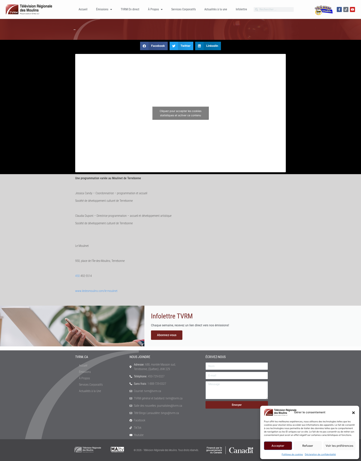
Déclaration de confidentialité (320, 454)
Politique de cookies (292, 454)
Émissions (102, 9)
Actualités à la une (215, 9)
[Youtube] (352, 9)
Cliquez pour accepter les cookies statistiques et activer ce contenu (180, 113)
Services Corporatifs (183, 9)
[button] (353, 412)
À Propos (153, 9)
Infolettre (241, 9)
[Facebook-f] (339, 9)
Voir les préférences (339, 445)
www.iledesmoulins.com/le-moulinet (96, 291)
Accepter (278, 445)
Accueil (83, 9)
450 (77, 276)
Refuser (307, 445)
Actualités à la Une (90, 391)
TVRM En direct (130, 9)
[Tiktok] (345, 9)
